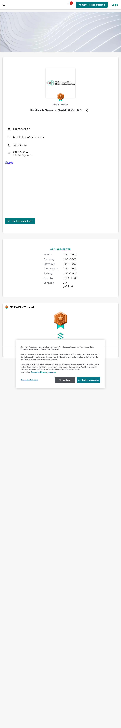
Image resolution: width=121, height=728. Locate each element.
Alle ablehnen (64, 380)
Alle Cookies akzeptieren (88, 380)
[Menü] (4, 5)
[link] (60, 129)
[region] (60, 364)
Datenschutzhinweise (39, 372)
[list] (60, 141)
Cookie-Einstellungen (29, 380)
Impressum (52, 372)
